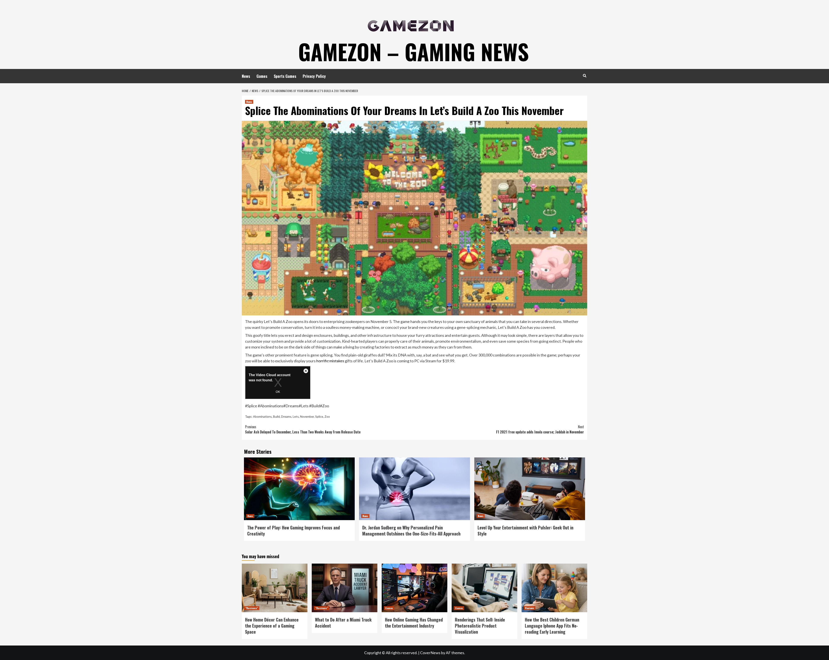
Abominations (262, 416)
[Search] (584, 75)
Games (261, 76)
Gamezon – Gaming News (413, 51)
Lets (296, 416)
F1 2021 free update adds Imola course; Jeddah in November (540, 429)
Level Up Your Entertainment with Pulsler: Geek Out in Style (525, 530)
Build (276, 416)
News (246, 76)
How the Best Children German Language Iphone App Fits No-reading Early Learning (552, 625)
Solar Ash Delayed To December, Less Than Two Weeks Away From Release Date (303, 429)
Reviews (529, 608)
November (307, 416)
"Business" (251, 608)
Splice (319, 416)
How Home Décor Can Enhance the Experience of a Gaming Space (272, 625)
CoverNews (430, 652)
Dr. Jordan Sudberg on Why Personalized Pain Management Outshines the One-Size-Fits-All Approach (411, 530)
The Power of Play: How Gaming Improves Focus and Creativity (293, 530)
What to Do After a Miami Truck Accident (343, 622)
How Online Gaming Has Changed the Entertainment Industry (414, 622)
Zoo (327, 416)
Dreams (286, 416)
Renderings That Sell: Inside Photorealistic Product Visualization (480, 625)
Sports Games (285, 76)
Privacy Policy (314, 76)
